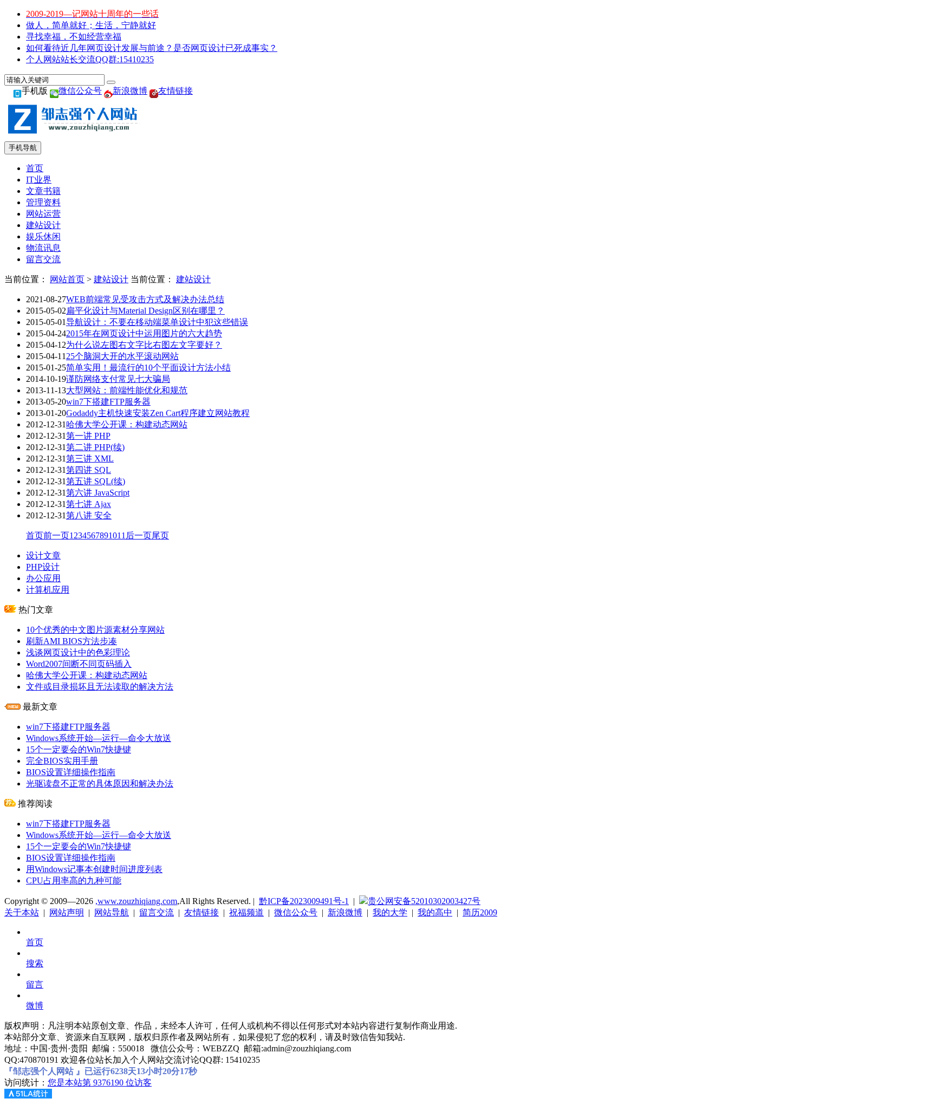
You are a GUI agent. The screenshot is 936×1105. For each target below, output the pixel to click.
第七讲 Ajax (88, 504)
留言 (34, 984)
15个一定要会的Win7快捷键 (78, 749)
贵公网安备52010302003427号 (424, 901)
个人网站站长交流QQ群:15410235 (90, 59)
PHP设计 (43, 566)
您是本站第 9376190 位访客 (100, 1082)
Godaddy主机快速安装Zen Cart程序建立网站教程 (158, 413)
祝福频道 (246, 912)
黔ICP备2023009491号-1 (304, 901)
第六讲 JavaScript (97, 492)
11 (121, 535)
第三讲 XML (90, 458)
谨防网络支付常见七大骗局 (118, 379)
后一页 (139, 535)
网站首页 (67, 279)
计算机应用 (47, 589)
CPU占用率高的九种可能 (73, 880)
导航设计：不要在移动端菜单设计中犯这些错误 (157, 322)
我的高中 (435, 912)
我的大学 (390, 912)
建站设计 (43, 225)
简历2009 (480, 912)
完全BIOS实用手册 (62, 760)
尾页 (160, 535)
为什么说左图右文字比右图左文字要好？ (144, 344)
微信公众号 (80, 90)
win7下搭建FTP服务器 (108, 401)
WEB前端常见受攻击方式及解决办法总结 (145, 299)
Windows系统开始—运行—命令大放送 (98, 738)
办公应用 (43, 578)
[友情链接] (154, 90)
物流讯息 (43, 247)
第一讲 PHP (88, 435)
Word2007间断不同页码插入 (79, 663)
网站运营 (43, 213)
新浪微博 (130, 90)
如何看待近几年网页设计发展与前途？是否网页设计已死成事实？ (151, 48)
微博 (34, 1005)
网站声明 (66, 912)
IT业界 (38, 179)
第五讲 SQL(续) (95, 481)
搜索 (34, 963)
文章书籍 (43, 191)
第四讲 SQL (88, 469)
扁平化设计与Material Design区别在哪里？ (145, 310)
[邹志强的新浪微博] (108, 90)
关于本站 (21, 912)
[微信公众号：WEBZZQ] (54, 90)
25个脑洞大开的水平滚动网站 (122, 356)
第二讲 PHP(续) (95, 447)
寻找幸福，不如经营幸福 (73, 36)
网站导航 (111, 912)
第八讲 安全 (89, 515)
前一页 (56, 535)
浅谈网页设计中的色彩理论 (78, 652)
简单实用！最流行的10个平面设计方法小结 (148, 367)
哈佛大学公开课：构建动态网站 (126, 424)
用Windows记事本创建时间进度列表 (94, 869)
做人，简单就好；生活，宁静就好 (91, 25)
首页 (34, 168)
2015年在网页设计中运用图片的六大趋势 (144, 333)
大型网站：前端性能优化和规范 (126, 390)
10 (112, 535)
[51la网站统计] (28, 1095)
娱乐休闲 (43, 236)
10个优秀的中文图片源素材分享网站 (95, 629)
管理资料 (43, 202)
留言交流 (43, 259)
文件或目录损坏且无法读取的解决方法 (99, 686)
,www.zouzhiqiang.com (136, 901)
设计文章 (43, 555)
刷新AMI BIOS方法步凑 (71, 641)
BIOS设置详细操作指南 (70, 772)
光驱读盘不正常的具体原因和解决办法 (99, 783)
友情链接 (175, 90)
